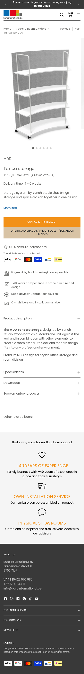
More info (10, 208)
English (8, 643)
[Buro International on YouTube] (37, 599)
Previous (64, 29)
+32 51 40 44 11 (14, 584)
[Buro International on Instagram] (12, 599)
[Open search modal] (62, 15)
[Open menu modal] (78, 15)
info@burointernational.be (23, 588)
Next (77, 29)
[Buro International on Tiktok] (31, 599)
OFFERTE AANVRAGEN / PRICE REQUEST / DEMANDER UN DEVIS (42, 232)
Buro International (35, 648)
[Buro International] (13, 14)
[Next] (78, 4)
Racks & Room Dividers (31, 29)
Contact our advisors (44, 294)
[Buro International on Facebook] (6, 599)
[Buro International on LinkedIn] (18, 599)
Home (7, 29)
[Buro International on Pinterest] (24, 599)
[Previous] (6, 4)
